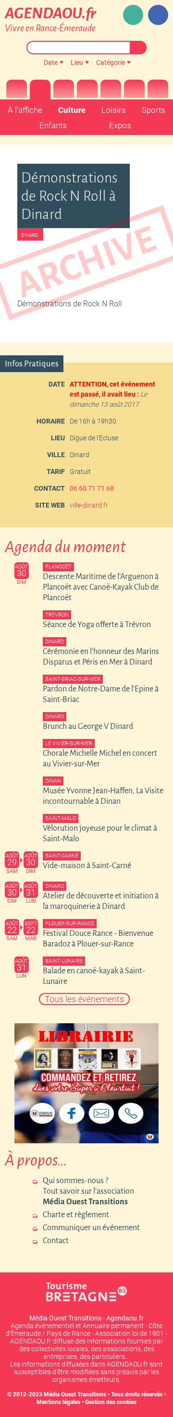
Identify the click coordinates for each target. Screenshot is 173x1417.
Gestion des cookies (110, 1402)
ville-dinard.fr (89, 505)
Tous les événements (84, 999)
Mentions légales (58, 1402)
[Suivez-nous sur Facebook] (158, 15)
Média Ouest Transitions (75, 1394)
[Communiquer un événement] (133, 15)
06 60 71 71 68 (92, 488)
